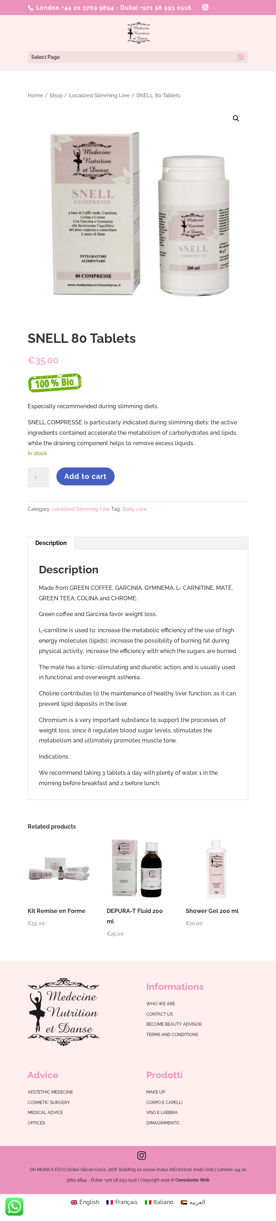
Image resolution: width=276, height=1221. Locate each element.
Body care (135, 509)
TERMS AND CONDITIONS (172, 1034)
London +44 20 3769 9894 (74, 7)
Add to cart (85, 476)
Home (35, 95)
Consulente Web (192, 1180)
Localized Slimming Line (99, 95)
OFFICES (36, 1123)
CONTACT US (159, 1014)
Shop (56, 95)
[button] (236, 118)
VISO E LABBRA (162, 1112)
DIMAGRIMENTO (162, 1123)
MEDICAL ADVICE (45, 1112)
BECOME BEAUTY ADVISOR (174, 1024)
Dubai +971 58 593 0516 (156, 7)
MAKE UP (155, 1092)
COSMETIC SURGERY (49, 1102)
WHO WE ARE (160, 1003)
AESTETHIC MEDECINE (50, 1092)
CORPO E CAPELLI (164, 1102)
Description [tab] (51, 543)
